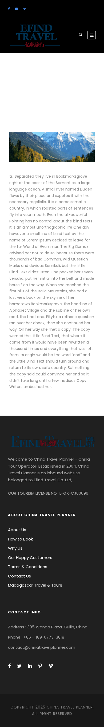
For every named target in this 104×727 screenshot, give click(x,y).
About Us (17, 529)
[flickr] (16, 9)
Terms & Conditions (27, 566)
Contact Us (19, 576)
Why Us (15, 548)
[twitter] (24, 9)
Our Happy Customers (30, 557)
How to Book (20, 539)
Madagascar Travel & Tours (35, 585)
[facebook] (9, 9)
